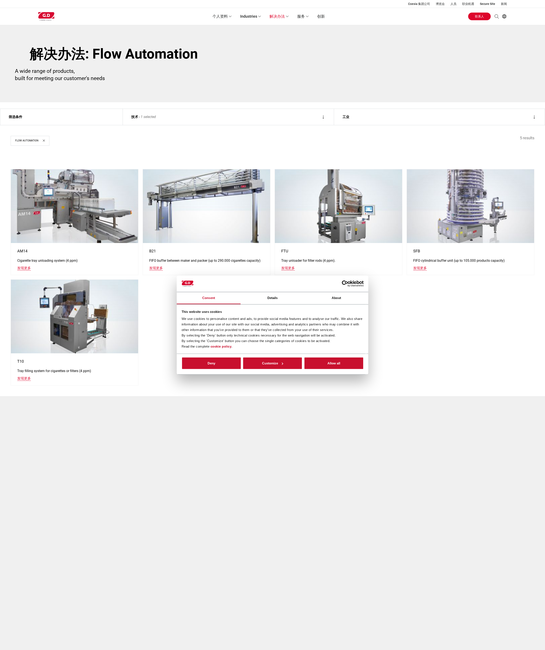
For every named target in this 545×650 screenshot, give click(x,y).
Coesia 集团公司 (419, 4)
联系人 (479, 16)
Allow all (333, 363)
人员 (453, 4)
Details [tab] (272, 297)
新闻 (504, 4)
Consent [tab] (208, 297)
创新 (321, 16)
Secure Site (487, 4)
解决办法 (277, 16)
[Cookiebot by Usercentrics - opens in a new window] (345, 283)
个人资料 (220, 16)
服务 (301, 16)
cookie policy (221, 346)
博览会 (440, 4)
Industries (248, 16)
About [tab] (336, 297)
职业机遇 (468, 4)
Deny (211, 363)
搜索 (496, 16)
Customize (270, 363)
